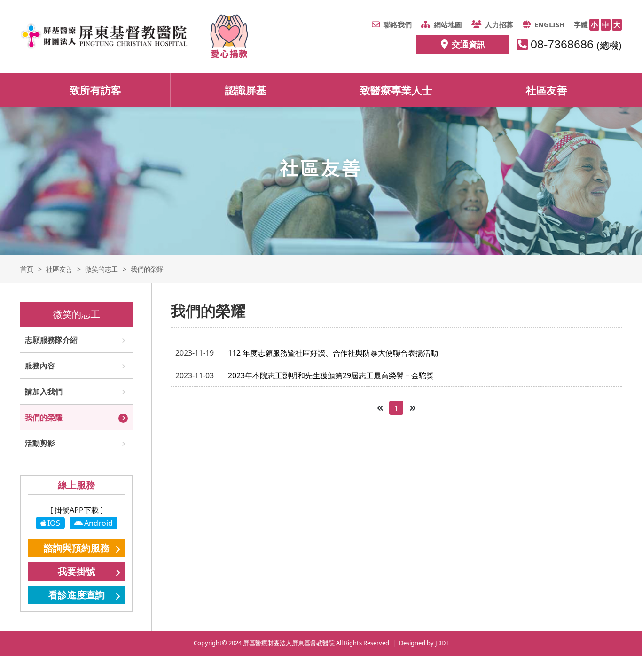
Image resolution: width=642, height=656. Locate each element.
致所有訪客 (95, 90)
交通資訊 (468, 44)
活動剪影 (40, 443)
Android (98, 523)
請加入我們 (44, 391)
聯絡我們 (398, 24)
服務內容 (40, 365)
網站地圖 (448, 24)
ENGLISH (549, 24)
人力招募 (499, 24)
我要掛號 (76, 571)
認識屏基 (245, 90)
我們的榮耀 (44, 417)
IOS (53, 523)
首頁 (26, 269)
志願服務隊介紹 (51, 340)
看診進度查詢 (76, 594)
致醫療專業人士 (396, 90)
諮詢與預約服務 (77, 547)
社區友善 (546, 90)
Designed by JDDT (424, 643)
